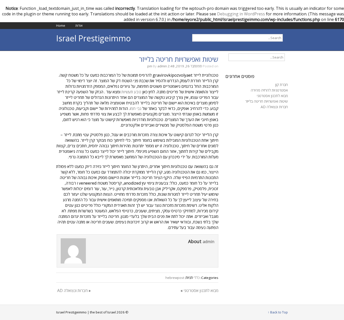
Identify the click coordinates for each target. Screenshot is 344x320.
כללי (197, 277)
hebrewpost (174, 277)
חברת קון (281, 84)
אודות (79, 25)
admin (162, 66)
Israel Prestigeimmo (93, 38)
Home (60, 25)
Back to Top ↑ (278, 312)
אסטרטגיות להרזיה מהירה (269, 90)
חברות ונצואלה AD (72, 290)
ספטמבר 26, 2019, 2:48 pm (174, 66)
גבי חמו (135, 108)
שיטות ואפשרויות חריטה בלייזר (178, 59)
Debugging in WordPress (241, 14)
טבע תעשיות (131, 92)
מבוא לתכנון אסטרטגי (201, 290)
